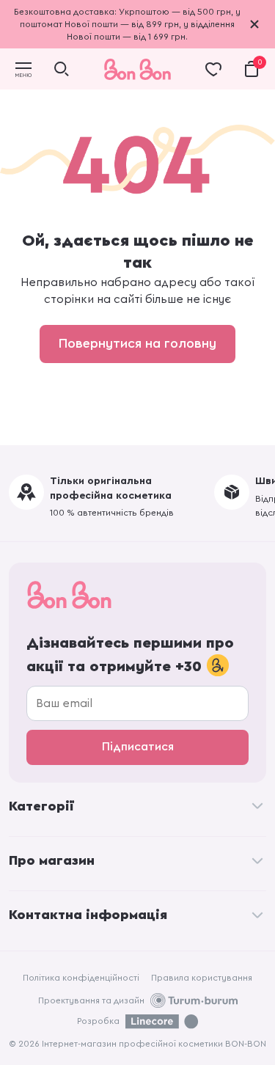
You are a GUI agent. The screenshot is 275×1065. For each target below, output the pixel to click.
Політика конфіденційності (81, 977)
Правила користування (201, 977)
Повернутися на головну (137, 343)
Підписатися (138, 747)
